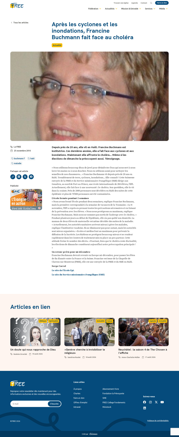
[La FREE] (11, 146)
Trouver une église (121, 3)
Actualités (109, 9)
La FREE (17, 147)
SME (104, 398)
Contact (144, 3)
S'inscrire (54, 404)
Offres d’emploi (80, 402)
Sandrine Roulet (74, 357)
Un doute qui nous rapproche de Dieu (33, 349)
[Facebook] (144, 402)
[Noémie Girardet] (11, 354)
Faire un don (79, 398)
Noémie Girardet (20, 354)
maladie (17, 163)
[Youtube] (162, 402)
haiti (32, 158)
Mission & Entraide (129, 9)
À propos (78, 389)
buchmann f (19, 158)
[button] (18, 176)
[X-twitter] (156, 402)
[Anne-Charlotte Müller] (119, 357)
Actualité (57, 45)
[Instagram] (150, 402)
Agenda (134, 3)
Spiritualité (53, 321)
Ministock (107, 407)
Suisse (109, 321)
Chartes (77, 393)
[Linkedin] (144, 408)
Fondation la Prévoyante (113, 393)
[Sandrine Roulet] (65, 357)
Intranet (77, 407)
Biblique (43, 321)
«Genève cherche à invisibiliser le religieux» (84, 351)
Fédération (93, 9)
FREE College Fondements (114, 402)
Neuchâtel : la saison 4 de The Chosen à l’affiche (142, 351)
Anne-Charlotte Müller (131, 357)
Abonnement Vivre (111, 389)
